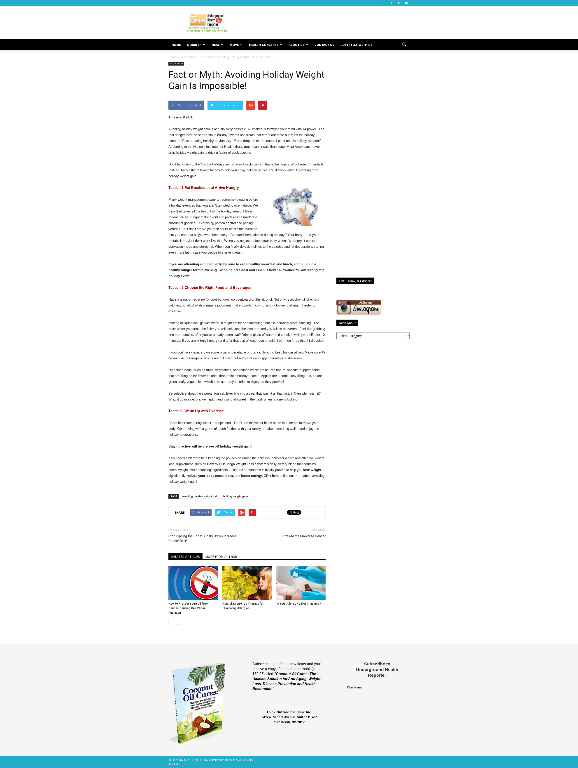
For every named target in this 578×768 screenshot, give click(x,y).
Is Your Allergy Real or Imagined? (298, 603)
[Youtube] (406, 3)
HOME (176, 45)
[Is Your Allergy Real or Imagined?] (301, 583)
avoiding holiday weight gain (200, 496)
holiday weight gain (235, 496)
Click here (271, 476)
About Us (296, 45)
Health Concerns (263, 45)
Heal (216, 45)
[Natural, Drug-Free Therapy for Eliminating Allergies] (247, 583)
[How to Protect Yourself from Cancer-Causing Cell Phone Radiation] (193, 583)
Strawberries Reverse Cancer (304, 536)
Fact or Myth (176, 63)
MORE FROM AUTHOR (221, 556)
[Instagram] (398, 3)
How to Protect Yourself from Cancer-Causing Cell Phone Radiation (188, 608)
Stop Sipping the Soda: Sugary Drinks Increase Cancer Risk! (202, 538)
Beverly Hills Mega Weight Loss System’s (238, 464)
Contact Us (324, 45)
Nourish (194, 45)
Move (234, 45)
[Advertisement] (327, 23)
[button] (404, 44)
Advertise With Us (356, 45)
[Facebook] (391, 3)
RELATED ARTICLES (185, 556)
